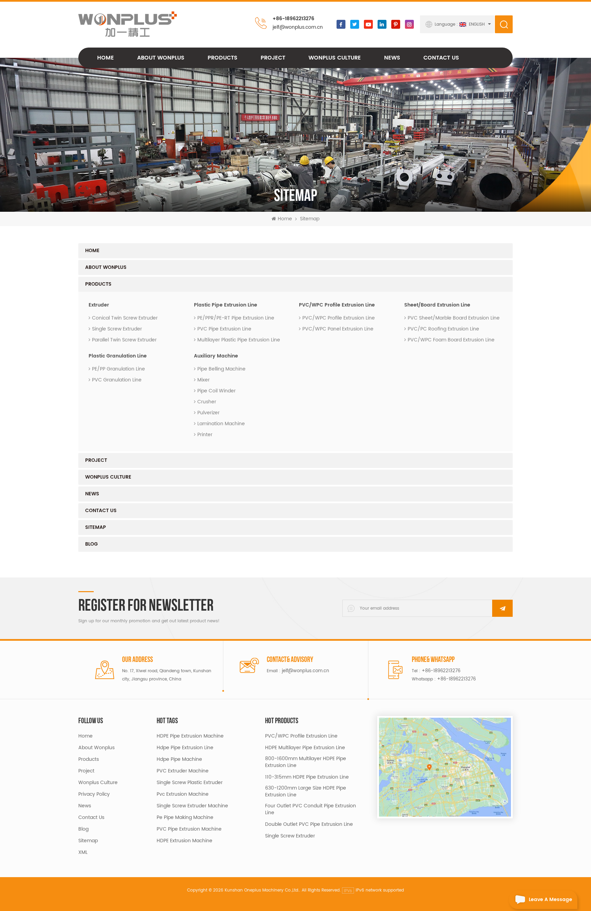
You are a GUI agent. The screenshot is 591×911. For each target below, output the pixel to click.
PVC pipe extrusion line (224, 329)
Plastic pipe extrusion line (225, 305)
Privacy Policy (94, 794)
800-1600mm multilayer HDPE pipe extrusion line (305, 762)
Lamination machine (221, 424)
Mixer (203, 380)
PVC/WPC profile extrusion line (337, 305)
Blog (91, 544)
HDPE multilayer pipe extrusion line (305, 747)
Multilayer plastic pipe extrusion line (238, 340)
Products (222, 57)
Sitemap (95, 527)
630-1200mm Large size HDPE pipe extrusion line (305, 791)
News (392, 57)
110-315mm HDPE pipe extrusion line (307, 777)
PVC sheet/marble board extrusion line (454, 318)
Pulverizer (208, 413)
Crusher (206, 402)
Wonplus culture (334, 57)
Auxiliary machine (216, 356)
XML (83, 852)
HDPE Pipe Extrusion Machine (190, 736)
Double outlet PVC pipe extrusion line (309, 824)
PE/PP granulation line (118, 369)
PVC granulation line (117, 380)
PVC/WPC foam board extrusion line (451, 340)
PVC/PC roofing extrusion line (443, 329)
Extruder (99, 305)
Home (105, 57)
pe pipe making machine (185, 817)
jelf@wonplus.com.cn (298, 27)
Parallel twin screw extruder (124, 340)
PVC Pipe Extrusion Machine (189, 829)
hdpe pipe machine (179, 759)
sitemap (88, 840)
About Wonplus (160, 57)
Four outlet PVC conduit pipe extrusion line (310, 809)
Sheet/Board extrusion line (437, 305)
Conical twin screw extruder (125, 318)
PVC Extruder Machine (183, 771)
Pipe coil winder (216, 391)
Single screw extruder (117, 329)
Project (273, 57)
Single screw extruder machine (192, 806)
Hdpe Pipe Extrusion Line (185, 747)
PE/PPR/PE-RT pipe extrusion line (235, 318)
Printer (204, 435)
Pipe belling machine (221, 369)
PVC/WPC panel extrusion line (337, 329)
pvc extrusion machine (183, 794)
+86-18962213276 (293, 19)
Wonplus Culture (98, 782)
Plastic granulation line (118, 356)
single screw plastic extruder (190, 782)
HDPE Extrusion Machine (184, 840)
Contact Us (441, 57)
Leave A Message (550, 899)
